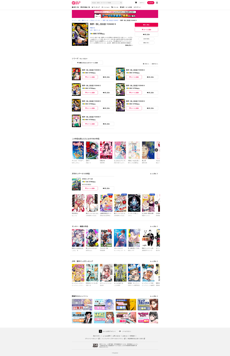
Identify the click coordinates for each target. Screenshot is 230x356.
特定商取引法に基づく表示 (136, 338)
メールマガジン (126, 331)
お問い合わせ (116, 336)
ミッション (106, 7)
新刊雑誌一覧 (86, 7)
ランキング (96, 7)
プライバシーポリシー (92, 338)
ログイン (142, 2)
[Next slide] (156, 150)
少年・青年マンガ (95, 30)
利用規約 (132, 336)
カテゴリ (136, 7)
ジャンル (115, 7)
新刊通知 (147, 38)
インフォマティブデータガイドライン (112, 338)
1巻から (147, 64)
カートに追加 (147, 29)
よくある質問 (106, 336)
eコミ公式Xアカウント (108, 332)
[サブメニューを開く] (157, 3)
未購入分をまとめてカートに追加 (88, 62)
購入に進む (146, 24)
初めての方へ (97, 336)
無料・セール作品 (127, 7)
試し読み (147, 34)
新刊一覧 (76, 7)
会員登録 (150, 2)
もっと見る (153, 173)
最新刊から (155, 64)
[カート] (136, 3)
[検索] (121, 2)
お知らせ (124, 336)
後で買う (147, 42)
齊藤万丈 (92, 28)
